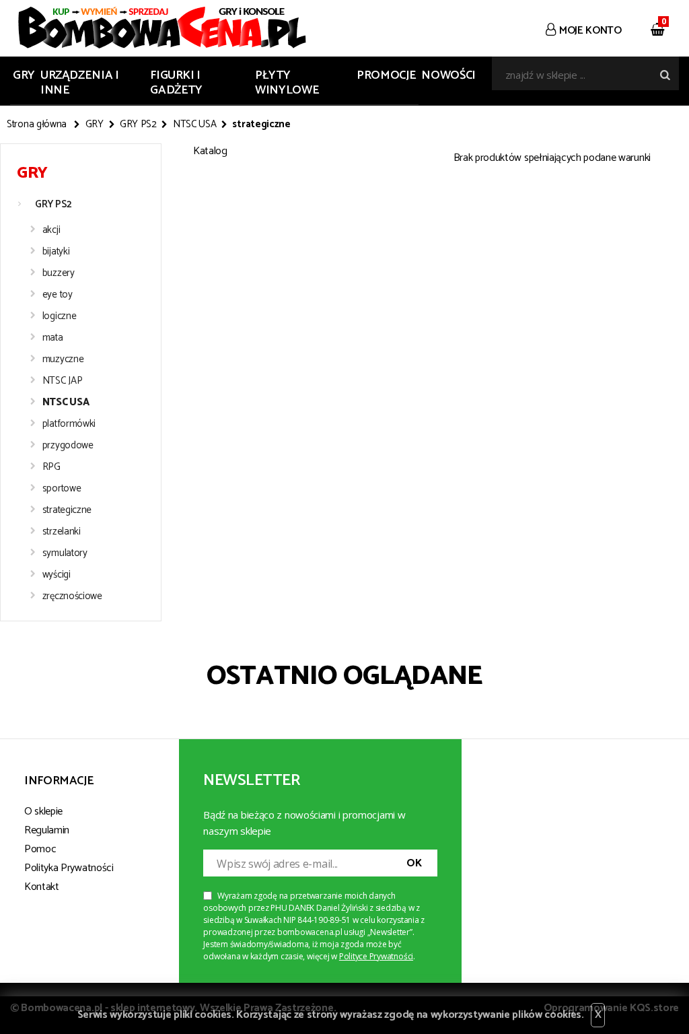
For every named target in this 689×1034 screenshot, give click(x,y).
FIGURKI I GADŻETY (176, 82)
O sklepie (43, 811)
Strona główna (37, 124)
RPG (51, 466)
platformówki (69, 423)
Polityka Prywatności (69, 868)
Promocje (386, 75)
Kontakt (41, 887)
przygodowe (68, 445)
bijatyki (56, 251)
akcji (51, 229)
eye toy (57, 294)
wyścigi (56, 574)
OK (413, 863)
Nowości (448, 75)
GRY (24, 75)
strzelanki (61, 531)
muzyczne (63, 359)
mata (52, 337)
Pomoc (40, 849)
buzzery (58, 273)
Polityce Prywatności (376, 956)
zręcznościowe (72, 596)
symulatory (64, 553)
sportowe (61, 488)
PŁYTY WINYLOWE (287, 82)
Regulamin (46, 830)
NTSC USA (195, 124)
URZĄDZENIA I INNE (79, 82)
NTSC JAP (62, 380)
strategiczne (67, 510)
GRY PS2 (138, 124)
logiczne (59, 316)
